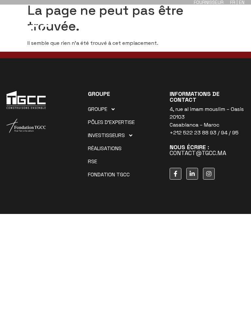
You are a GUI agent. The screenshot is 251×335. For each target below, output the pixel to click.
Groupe (97, 109)
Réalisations (105, 148)
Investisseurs (106, 135)
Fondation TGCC (109, 174)
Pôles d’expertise (111, 122)
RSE (92, 161)
